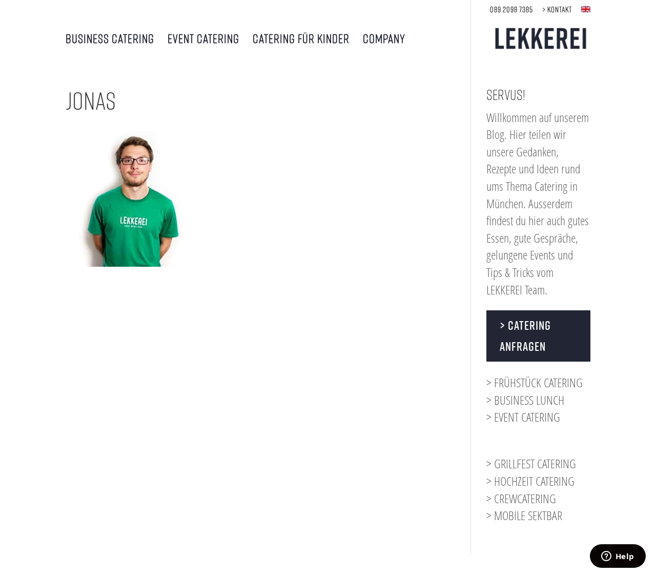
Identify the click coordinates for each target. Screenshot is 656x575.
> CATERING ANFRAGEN (525, 335)
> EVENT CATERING (523, 416)
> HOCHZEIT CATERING (530, 480)
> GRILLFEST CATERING (531, 463)
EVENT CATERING (203, 40)
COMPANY (384, 40)
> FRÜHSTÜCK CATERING (534, 382)
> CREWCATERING (521, 498)
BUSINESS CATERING (110, 40)
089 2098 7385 (511, 9)
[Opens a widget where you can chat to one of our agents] (617, 557)
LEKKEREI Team (515, 289)
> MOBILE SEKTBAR (524, 515)
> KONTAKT (557, 9)
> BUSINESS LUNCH (525, 399)
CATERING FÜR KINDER (301, 40)
